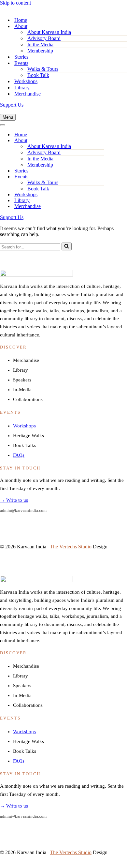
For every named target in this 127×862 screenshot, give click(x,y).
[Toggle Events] (101, 177)
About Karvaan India (49, 32)
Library (22, 87)
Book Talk (38, 75)
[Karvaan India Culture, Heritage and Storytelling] (37, 8)
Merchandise (27, 94)
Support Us (11, 105)
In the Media (40, 44)
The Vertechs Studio (71, 546)
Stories (21, 57)
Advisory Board (44, 38)
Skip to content (15, 3)
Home (20, 20)
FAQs (18, 455)
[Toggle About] (101, 140)
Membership (40, 50)
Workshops (25, 81)
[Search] (67, 246)
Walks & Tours (42, 69)
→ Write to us (14, 500)
